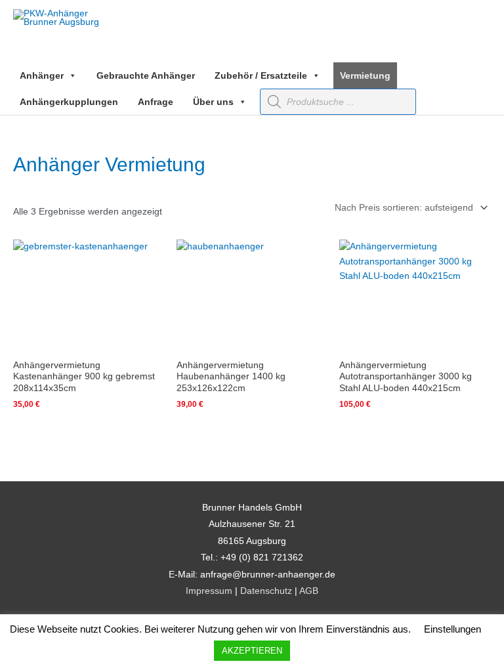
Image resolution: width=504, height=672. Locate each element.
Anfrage (155, 101)
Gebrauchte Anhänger (145, 75)
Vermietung (365, 75)
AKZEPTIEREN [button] (252, 651)
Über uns (213, 101)
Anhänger (42, 75)
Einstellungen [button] (452, 629)
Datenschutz (266, 591)
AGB (308, 591)
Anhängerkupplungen (69, 101)
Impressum (209, 591)
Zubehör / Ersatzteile (261, 75)
